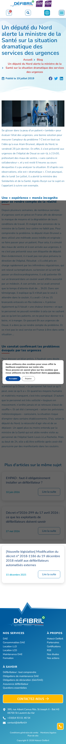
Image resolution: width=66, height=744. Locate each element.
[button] (28, 13)
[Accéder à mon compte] (47, 13)
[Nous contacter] (60, 726)
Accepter (13, 379)
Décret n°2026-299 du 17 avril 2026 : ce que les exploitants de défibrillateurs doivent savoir (33, 517)
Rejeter (28, 379)
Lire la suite (49, 492)
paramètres (54, 372)
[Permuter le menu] (62, 13)
